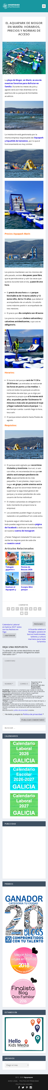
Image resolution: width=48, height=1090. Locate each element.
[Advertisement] (24, 852)
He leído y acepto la (24, 714)
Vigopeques (28, 1077)
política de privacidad (21, 710)
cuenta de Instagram (24, 530)
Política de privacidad (33, 714)
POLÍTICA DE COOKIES (24, 1084)
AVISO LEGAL (13, 1081)
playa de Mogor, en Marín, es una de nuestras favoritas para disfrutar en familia (23, 83)
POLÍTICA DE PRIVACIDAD (29, 1081)
